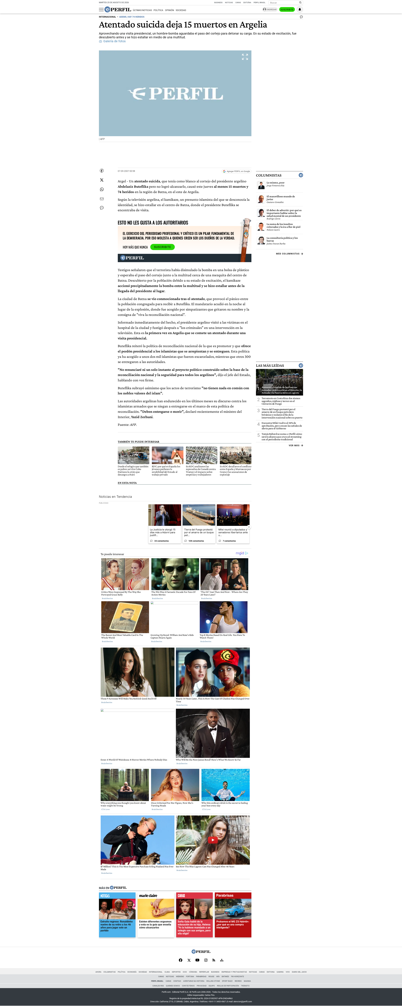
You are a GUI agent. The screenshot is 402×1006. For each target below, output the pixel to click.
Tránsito (245, 986)
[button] (175, 96)
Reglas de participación (228, 986)
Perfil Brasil (259, 3)
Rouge (211, 977)
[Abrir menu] (101, 9)
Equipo (212, 986)
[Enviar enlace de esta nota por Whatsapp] (102, 189)
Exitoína (247, 3)
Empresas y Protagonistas (234, 972)
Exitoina (270, 972)
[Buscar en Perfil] (300, 2)
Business (218, 3)
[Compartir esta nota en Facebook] (102, 170)
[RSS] (213, 960)
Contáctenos (188, 986)
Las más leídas (270, 365)
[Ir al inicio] (117, 9)
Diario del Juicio (299, 972)
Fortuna (190, 977)
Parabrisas (201, 977)
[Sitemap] (221, 960)
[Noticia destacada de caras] (194, 896)
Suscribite (287, 9)
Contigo (177, 981)
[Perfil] (118, 888)
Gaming (280, 972)
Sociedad (181, 10)
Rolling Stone (213, 981)
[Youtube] (197, 960)
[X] (188, 960)
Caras (238, 3)
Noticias (229, 3)
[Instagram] (205, 960)
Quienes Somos (173, 986)
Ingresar (272, 9)
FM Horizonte (237, 977)
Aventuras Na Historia (193, 981)
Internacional (155, 972)
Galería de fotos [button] (114, 41)
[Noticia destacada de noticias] (117, 896)
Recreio (238, 981)
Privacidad (201, 986)
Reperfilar (204, 972)
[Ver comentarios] (300, 17)
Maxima (247, 981)
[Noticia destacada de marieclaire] (156, 896)
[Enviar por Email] (102, 199)
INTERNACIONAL (107, 17)
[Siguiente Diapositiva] (249, 527)
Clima (167, 972)
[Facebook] (180, 960)
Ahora (98, 972)
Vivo (288, 972)
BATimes (225, 977)
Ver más (294, 445)
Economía (132, 972)
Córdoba (193, 972)
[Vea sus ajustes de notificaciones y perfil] (300, 9)
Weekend (180, 977)
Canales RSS (158, 986)
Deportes (176, 972)
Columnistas (268, 175)
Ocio (185, 972)
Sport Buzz (227, 981)
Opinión (169, 10)
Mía (218, 977)
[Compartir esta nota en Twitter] (102, 180)
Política (158, 10)
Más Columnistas (288, 254)
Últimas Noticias (142, 10)
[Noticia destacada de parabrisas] (233, 896)
